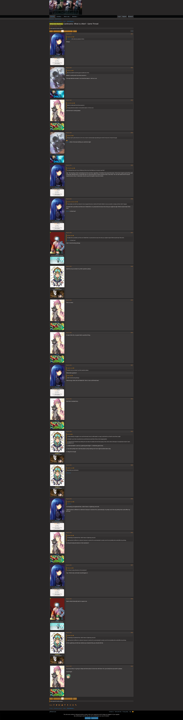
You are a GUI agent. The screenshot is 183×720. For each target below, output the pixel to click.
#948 (132, 266)
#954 (132, 465)
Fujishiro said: (70, 36)
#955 (132, 498)
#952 (132, 398)
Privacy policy (125, 711)
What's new (66, 16)
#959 (132, 632)
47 (60, 31)
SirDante (52, 26)
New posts (51, 19)
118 (71, 31)
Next (75, 31)
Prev (51, 31)
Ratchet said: (70, 235)
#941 (132, 34)
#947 (132, 232)
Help (130, 711)
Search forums (58, 19)
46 (58, 31)
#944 (132, 132)
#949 (132, 300)
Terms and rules (118, 711)
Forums (52, 16)
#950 (132, 332)
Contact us (111, 711)
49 (64, 31)
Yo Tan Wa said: (70, 103)
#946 (132, 198)
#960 (132, 666)
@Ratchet (69, 39)
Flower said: (69, 70)
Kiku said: (69, 434)
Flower (57, 122)
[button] (62, 16)
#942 (132, 67)
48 (62, 31)
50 (66, 31)
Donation (59, 16)
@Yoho (68, 211)
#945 (132, 165)
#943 (132, 100)
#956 (132, 532)
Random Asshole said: (71, 201)
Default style (53, 711)
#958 (132, 598)
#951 (132, 365)
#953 (132, 431)
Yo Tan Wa (57, 89)
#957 (132, 565)
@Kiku (67, 142)
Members (74, 16)
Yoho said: (69, 375)
